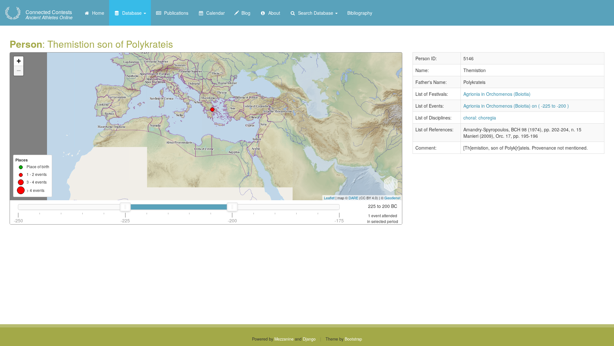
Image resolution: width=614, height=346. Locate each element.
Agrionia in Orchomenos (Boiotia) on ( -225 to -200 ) (516, 106)
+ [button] (19, 61)
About (273, 13)
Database (131, 13)
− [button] (19, 71)
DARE (353, 197)
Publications (174, 13)
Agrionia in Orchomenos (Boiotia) (497, 94)
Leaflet (329, 197)
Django (309, 339)
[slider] (125, 206)
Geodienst (392, 197)
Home (97, 13)
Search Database (315, 13)
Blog (244, 13)
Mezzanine (284, 339)
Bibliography (359, 13)
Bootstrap (353, 339)
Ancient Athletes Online (49, 15)
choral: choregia (479, 117)
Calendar (214, 13)
